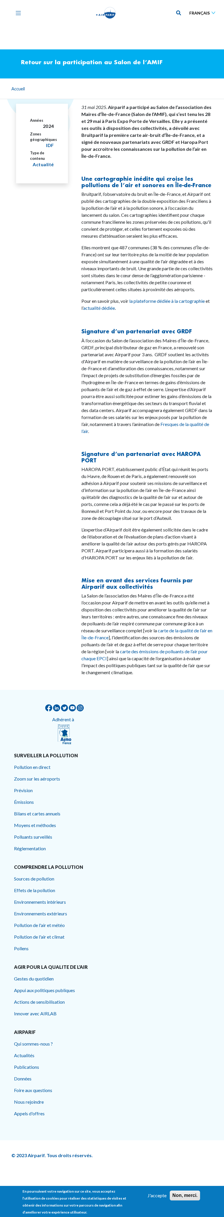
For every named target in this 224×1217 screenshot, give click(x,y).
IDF (50, 145)
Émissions (24, 802)
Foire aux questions (33, 1090)
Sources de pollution (34, 878)
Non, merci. (184, 1195)
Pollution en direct (32, 767)
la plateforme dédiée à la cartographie (167, 301)
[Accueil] (106, 12)
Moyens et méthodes (35, 825)
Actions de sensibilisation (39, 1002)
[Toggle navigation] (17, 13)
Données (23, 1078)
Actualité (43, 164)
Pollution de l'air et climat (39, 936)
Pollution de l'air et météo (39, 925)
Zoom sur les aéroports (37, 778)
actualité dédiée (99, 308)
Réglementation (30, 848)
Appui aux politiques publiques (44, 990)
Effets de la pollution (34, 890)
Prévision (23, 790)
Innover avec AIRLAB (35, 1013)
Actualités (24, 1055)
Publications (26, 1067)
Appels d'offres (29, 1113)
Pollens (21, 948)
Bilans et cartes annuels (37, 813)
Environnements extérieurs (40, 913)
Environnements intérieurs (40, 902)
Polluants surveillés (33, 837)
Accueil (18, 88)
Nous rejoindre (29, 1102)
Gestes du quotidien (34, 978)
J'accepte (157, 1195)
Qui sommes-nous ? (33, 1043)
